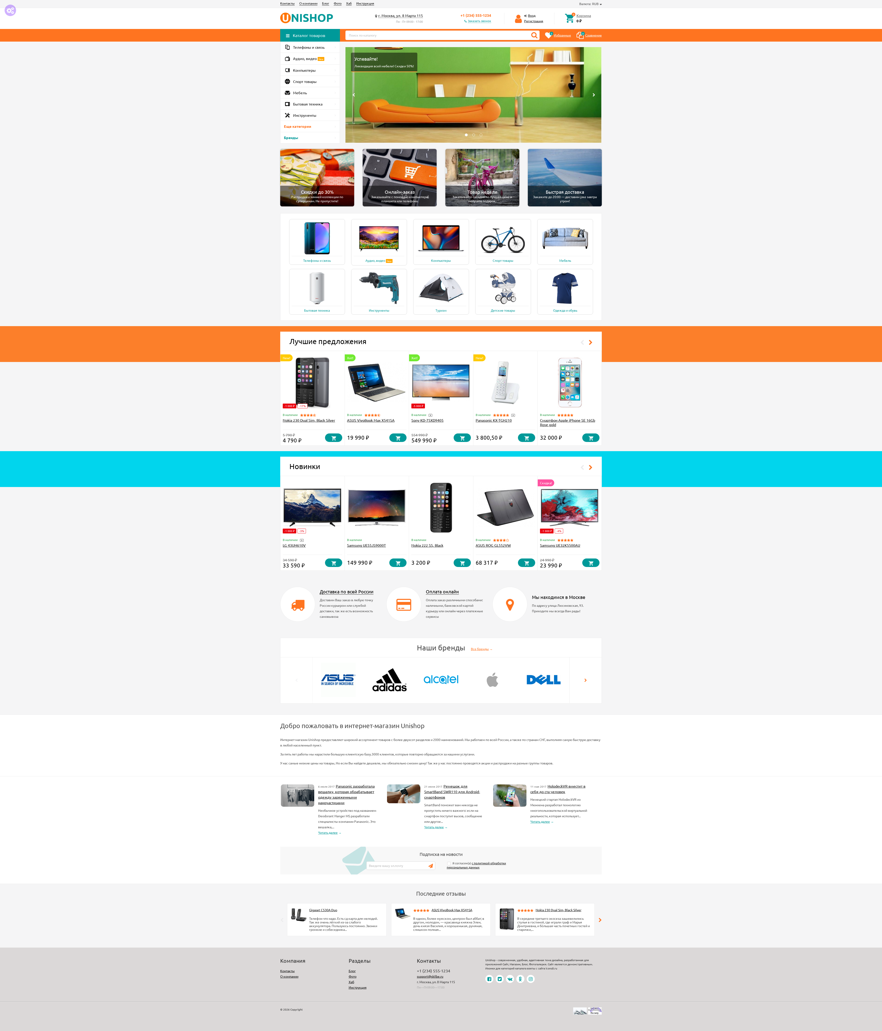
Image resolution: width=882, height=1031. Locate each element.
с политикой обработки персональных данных (476, 865)
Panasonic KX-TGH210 (494, 420)
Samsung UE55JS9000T (366, 545)
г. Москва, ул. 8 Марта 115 (400, 15)
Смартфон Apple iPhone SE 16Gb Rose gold (567, 422)
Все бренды (480, 649)
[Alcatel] (441, 679)
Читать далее (328, 832)
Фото (338, 3)
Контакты (287, 3)
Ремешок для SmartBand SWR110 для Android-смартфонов (452, 791)
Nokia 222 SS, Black (427, 545)
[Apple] (492, 679)
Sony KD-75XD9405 (427, 420)
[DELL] (543, 679)
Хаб (349, 3)
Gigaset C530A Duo (323, 910)
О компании (308, 3)
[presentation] (296, 680)
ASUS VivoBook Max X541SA (371, 420)
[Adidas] (389, 679)
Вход (531, 15)
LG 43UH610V (294, 545)
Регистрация (533, 21)
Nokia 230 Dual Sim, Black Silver (309, 420)
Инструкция (365, 3)
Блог (325, 3)
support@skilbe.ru (430, 976)
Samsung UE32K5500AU (560, 545)
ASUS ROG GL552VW (493, 545)
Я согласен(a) (476, 865)
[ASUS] (338, 679)
